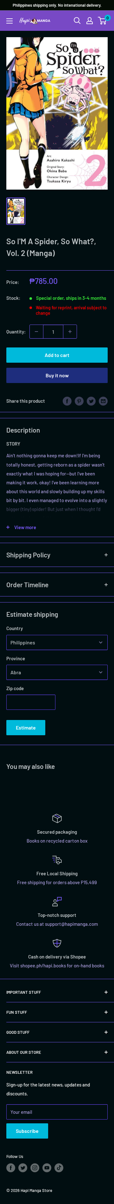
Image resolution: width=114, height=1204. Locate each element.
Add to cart (57, 355)
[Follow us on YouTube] (46, 1167)
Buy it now (57, 375)
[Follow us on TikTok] (58, 1167)
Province (15, 658)
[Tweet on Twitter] (91, 400)
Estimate (26, 727)
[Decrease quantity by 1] (36, 331)
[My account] (89, 20)
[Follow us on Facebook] (10, 1167)
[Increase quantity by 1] (70, 331)
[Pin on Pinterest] (79, 400)
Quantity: (16, 331)
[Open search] (77, 20)
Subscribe (27, 1131)
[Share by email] (103, 400)
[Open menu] (9, 21)
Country (14, 628)
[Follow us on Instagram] (34, 1167)
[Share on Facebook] (67, 400)
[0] (102, 20)
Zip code (15, 688)
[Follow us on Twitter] (22, 1167)
